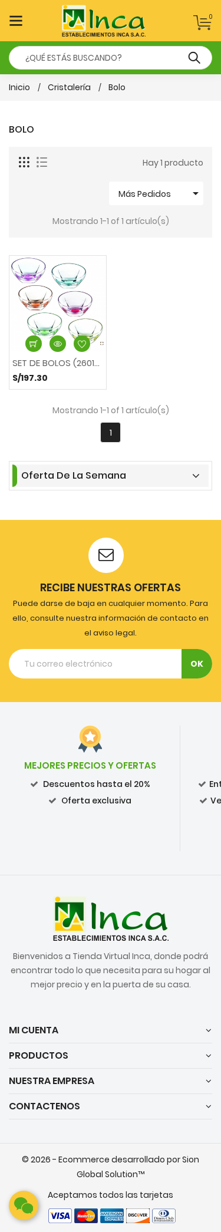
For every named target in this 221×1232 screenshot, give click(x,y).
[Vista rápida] (58, 343)
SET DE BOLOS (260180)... (57, 363)
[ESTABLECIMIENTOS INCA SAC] (111, 918)
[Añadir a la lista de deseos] (82, 343)
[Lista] (42, 163)
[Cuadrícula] (25, 163)
